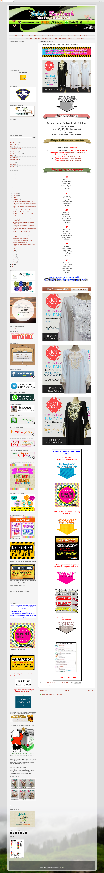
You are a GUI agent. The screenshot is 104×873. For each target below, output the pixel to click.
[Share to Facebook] (79, 683)
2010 (13, 266)
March (14, 257)
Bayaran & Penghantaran (59, 38)
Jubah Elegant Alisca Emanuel (20, 242)
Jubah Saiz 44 (68, 35)
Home (11, 35)
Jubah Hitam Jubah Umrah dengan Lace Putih (24, 217)
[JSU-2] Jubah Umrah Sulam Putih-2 (21, 211)
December (15, 193)
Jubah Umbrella (14, 142)
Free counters (13, 859)
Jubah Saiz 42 (58, 35)
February (15, 260)
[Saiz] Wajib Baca (46, 38)
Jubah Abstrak (13, 157)
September (16, 199)
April (14, 256)
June (14, 251)
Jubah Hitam (28, 35)
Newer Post (43, 690)
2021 (13, 176)
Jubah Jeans (13, 144)
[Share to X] (77, 683)
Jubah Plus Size (14, 159)
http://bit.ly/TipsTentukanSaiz (75, 155)
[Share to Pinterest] (80, 683)
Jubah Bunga (13, 164)
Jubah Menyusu (14, 151)
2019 (13, 178)
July (14, 250)
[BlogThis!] (76, 683)
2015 (13, 186)
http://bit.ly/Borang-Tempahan (72, 160)
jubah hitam (46, 685)
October (15, 197)
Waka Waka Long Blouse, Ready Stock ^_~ (23, 209)
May (14, 254)
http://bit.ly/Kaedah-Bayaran (73, 159)
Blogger (62, 867)
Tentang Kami (28, 38)
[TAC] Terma (71, 38)
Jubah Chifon (13, 166)
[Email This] (75, 683)
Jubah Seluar (13, 146)
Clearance (12, 162)
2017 (13, 182)
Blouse (11, 155)
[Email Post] (72, 682)
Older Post (90, 690)
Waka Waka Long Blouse (16, 153)
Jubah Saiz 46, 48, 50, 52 (80, 35)
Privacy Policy (80, 38)
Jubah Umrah (53, 685)
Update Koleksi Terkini (15, 148)
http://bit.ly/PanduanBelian (75, 157)
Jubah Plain (37, 35)
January (15, 261)
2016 (13, 184)
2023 (13, 172)
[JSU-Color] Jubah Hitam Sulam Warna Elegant (24, 201)
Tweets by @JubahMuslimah (17, 328)
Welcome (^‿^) (19, 35)
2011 (13, 264)
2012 (13, 192)
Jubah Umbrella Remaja (16, 161)
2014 (13, 188)
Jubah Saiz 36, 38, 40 (47, 35)
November (15, 195)
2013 (13, 190)
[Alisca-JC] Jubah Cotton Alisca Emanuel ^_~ (23, 240)
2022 (13, 174)
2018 (13, 180)
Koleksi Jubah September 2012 (20, 238)
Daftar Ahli (37, 38)
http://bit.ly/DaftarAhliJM (76, 153)
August (15, 248)
